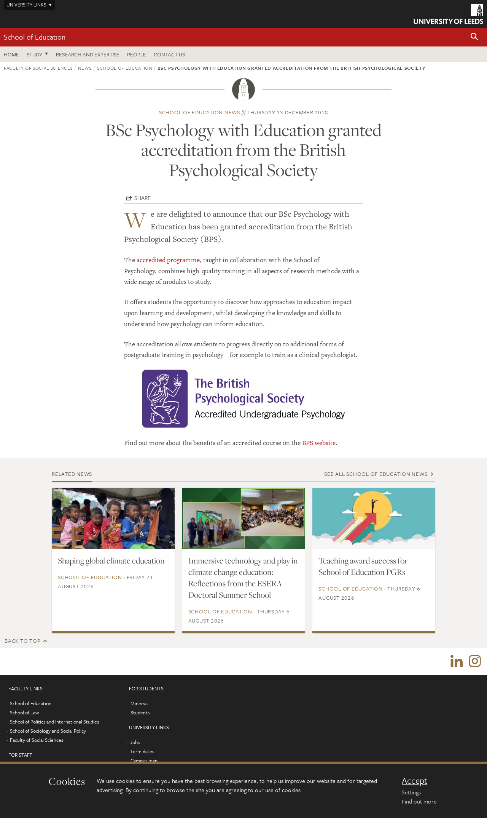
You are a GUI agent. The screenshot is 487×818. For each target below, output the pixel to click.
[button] (474, 37)
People (136, 54)
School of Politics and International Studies (54, 721)
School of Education (34, 37)
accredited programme (168, 259)
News (85, 67)
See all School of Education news (375, 474)
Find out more (419, 801)
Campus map (144, 760)
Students (140, 712)
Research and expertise (87, 54)
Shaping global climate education (111, 560)
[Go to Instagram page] (475, 661)
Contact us (169, 54)
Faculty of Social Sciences (38, 67)
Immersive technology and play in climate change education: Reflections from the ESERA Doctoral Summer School (243, 577)
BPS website (319, 442)
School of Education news (199, 112)
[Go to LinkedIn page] (456, 661)
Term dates (142, 751)
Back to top (22, 641)
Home (11, 54)
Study (34, 54)
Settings (411, 792)
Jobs (135, 742)
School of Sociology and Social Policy (48, 731)
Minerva (139, 703)
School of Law (24, 712)
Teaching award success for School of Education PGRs (362, 566)
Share (142, 198)
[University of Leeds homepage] (448, 14)
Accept (414, 780)
